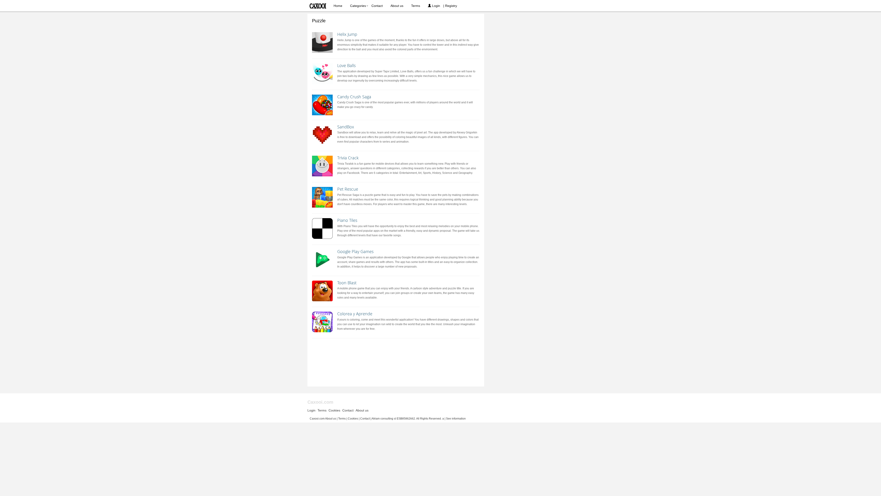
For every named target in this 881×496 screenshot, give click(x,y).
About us (396, 6)
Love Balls (346, 65)
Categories (358, 6)
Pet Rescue (347, 189)
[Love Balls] (322, 73)
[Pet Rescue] (322, 197)
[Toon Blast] (322, 291)
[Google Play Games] (322, 259)
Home (338, 6)
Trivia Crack (348, 158)
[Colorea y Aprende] (322, 322)
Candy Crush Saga (354, 96)
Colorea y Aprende (354, 313)
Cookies (334, 410)
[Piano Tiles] (322, 228)
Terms (415, 6)
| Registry (450, 6)
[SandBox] (322, 135)
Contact (377, 6)
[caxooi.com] (318, 4)
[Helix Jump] (322, 42)
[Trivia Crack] (322, 166)
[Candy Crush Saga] (322, 105)
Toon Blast (347, 282)
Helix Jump (347, 34)
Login (435, 6)
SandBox (345, 127)
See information (456, 418)
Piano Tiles (347, 220)
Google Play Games (355, 251)
